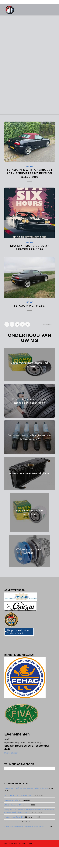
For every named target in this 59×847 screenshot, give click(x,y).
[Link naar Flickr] (52, 843)
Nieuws (29, 166)
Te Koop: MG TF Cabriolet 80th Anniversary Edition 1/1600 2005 (30, 173)
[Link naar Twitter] (40, 843)
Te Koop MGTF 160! (30, 305)
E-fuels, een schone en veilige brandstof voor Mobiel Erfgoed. (24, 826)
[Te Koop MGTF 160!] (29, 277)
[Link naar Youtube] (44, 843)
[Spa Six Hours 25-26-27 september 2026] (29, 213)
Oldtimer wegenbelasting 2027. (14, 817)
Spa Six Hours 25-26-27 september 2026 (17, 795)
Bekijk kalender (11, 753)
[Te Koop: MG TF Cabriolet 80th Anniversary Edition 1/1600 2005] (29, 142)
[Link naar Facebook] (48, 843)
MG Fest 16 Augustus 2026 (13, 805)
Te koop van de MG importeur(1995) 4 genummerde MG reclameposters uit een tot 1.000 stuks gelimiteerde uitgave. (29, 811)
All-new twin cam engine (12, 822)
